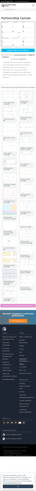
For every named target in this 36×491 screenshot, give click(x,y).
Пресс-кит (22, 370)
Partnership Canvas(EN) (20, 55)
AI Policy (22, 391)
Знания (21, 355)
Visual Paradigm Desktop (21, 1)
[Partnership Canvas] (10, 121)
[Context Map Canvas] (26, 135)
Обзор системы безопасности (23, 455)
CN (25, 59)
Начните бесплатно (18, 321)
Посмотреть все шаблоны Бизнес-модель (18, 305)
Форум (21, 346)
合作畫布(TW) (31, 55)
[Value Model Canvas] (10, 140)
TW (23, 59)
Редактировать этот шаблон (18, 50)
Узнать (21, 349)
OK (18, 486)
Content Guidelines (25, 400)
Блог (20, 352)
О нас (21, 364)
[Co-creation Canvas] (10, 250)
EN (20, 59)
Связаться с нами (25, 373)
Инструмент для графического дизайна (7, 356)
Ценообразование (8, 379)
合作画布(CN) (5, 57)
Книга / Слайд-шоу (25, 337)
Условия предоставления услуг (24, 386)
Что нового (23, 367)
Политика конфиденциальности (12, 453)
